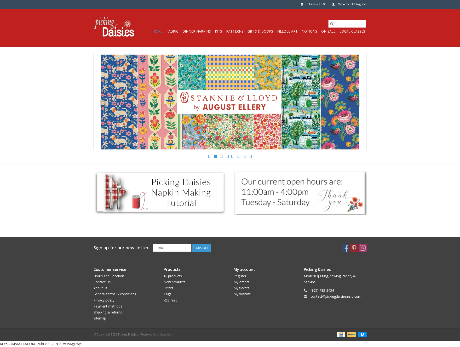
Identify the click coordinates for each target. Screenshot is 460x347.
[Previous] (103, 103)
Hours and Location (108, 276)
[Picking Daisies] (114, 27)
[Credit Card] (340, 334)
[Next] (357, 103)
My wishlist (242, 294)
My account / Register (352, 4)
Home (157, 31)
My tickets (241, 288)
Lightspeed (164, 334)
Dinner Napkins (196, 31)
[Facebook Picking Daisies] (345, 248)
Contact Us (102, 282)
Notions (309, 31)
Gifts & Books (260, 31)
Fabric (172, 31)
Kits (218, 31)
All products (173, 276)
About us (100, 288)
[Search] (331, 24)
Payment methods (107, 306)
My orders (241, 282)
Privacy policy (103, 300)
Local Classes (352, 31)
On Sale (328, 31)
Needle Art (287, 31)
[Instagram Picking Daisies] (363, 248)
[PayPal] (351, 334)
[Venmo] (361, 334)
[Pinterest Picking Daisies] (354, 248)
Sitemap (99, 318)
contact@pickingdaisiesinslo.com (335, 296)
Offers (168, 288)
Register (240, 276)
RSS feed (171, 300)
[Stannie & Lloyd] (230, 102)
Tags (167, 294)
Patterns (234, 31)
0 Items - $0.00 (316, 4)
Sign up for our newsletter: (121, 247)
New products (174, 282)
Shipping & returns (107, 312)
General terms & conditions (114, 294)
